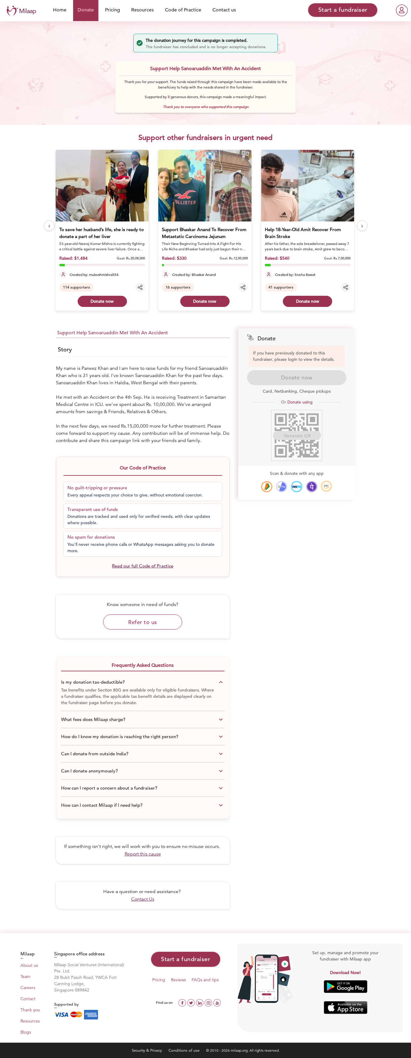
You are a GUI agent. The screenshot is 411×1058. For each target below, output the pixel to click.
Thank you (30, 1010)
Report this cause (143, 854)
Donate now (102, 301)
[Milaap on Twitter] (191, 1002)
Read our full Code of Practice (142, 566)
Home (59, 10)
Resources (142, 10)
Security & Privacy (147, 1050)
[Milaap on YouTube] (217, 1002)
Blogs (25, 1032)
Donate (86, 10)
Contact (28, 998)
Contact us (224, 10)
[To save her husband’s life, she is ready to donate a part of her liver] (102, 185)
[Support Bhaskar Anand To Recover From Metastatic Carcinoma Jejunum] (204, 185)
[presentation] (49, 226)
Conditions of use (184, 1050)
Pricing (112, 10)
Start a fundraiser (185, 959)
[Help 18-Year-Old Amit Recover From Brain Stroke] (307, 185)
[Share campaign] (140, 287)
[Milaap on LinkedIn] (200, 1002)
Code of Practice (183, 10)
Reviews (178, 979)
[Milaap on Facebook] (182, 1002)
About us (29, 965)
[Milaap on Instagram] (209, 1002)
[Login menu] (402, 10)
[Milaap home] (19, 10)
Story (65, 349)
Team (25, 976)
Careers (27, 987)
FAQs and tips (205, 979)
